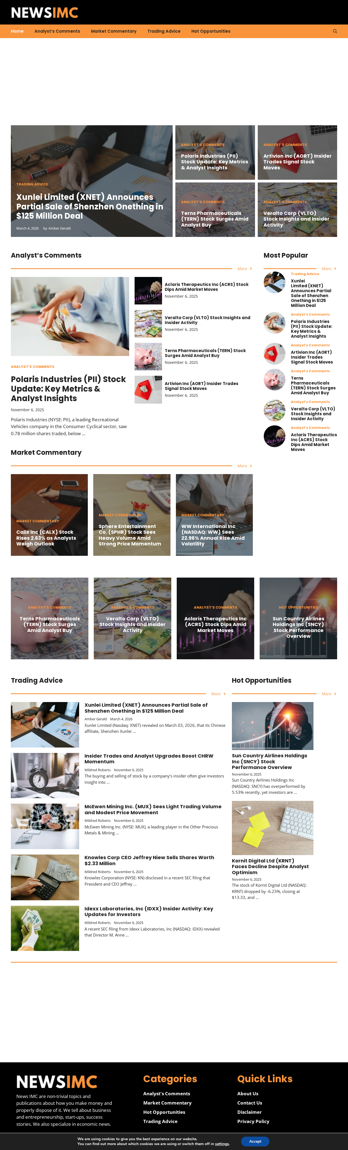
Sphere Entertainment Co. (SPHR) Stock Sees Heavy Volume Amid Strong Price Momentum (130, 535)
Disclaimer (249, 1112)
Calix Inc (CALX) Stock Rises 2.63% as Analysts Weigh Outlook (46, 538)
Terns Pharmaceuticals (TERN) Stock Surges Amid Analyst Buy (214, 219)
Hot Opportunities (211, 31)
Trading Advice (164, 31)
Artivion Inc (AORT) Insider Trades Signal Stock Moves (297, 161)
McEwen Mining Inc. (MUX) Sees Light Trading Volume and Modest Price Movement (153, 809)
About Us (247, 1093)
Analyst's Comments (166, 1093)
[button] (335, 31)
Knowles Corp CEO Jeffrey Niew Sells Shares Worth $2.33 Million (149, 860)
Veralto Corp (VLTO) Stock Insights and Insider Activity (296, 219)
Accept (255, 1141)
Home (17, 31)
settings (222, 1144)
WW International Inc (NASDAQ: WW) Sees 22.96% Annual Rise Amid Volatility (213, 535)
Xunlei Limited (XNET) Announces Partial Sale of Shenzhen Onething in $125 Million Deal (89, 207)
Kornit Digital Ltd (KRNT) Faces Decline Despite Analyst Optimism (270, 866)
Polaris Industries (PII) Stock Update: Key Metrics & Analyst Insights (214, 161)
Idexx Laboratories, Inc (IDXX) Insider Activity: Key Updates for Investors (149, 911)
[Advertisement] (174, 87)
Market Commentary (113, 31)
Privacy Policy (253, 1121)
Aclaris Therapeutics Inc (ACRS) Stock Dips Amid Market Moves (206, 287)
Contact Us (249, 1103)
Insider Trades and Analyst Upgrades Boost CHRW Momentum (149, 758)
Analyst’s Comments (57, 31)
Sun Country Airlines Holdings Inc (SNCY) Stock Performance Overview (298, 627)
